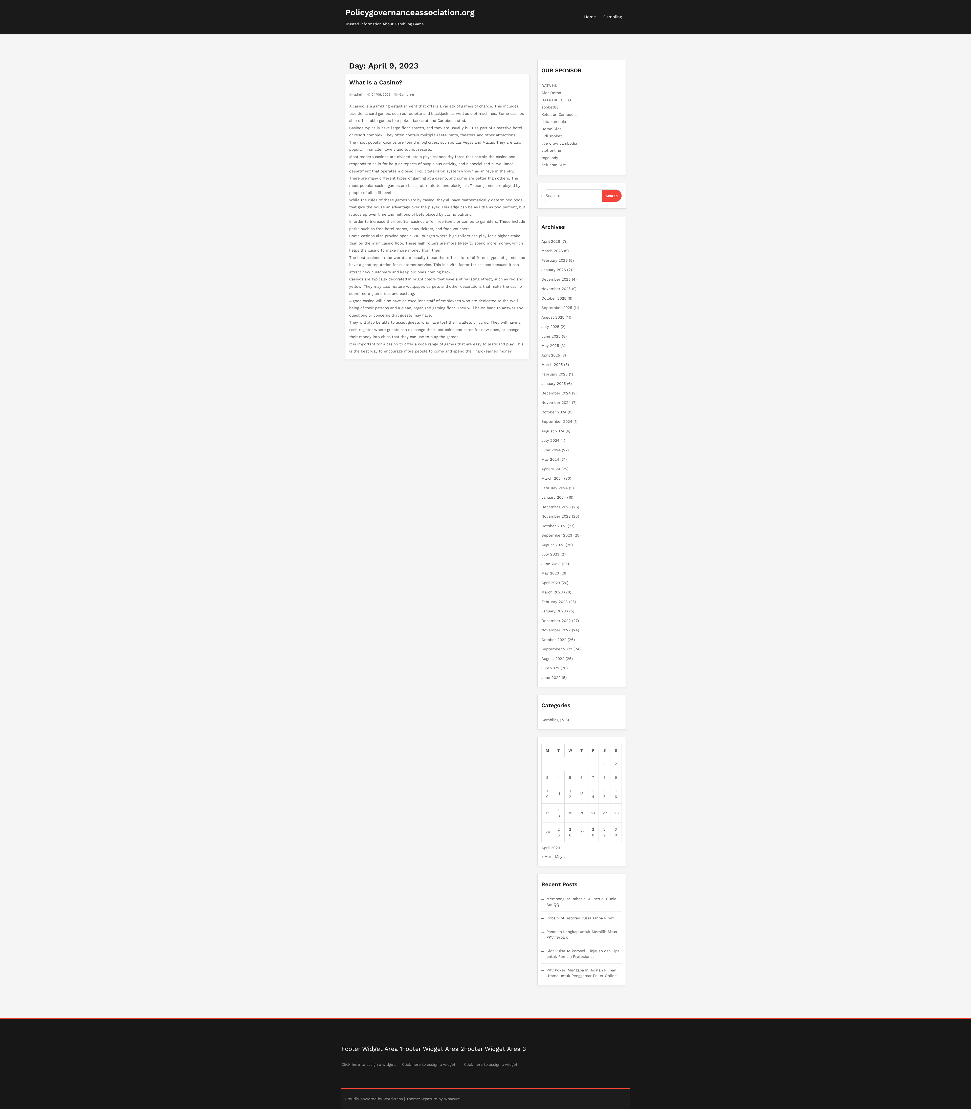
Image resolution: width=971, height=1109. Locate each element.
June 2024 (551, 450)
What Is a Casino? (375, 82)
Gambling (612, 16)
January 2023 (553, 611)
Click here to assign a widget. (368, 1064)
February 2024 (554, 488)
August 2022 (552, 658)
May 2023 (550, 573)
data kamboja (553, 121)
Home (590, 16)
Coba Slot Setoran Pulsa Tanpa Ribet (580, 918)
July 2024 (550, 440)
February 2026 (554, 260)
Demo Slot (551, 129)
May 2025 (550, 345)
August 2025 (552, 317)
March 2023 (552, 592)
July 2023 (550, 554)
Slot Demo (551, 93)
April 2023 (550, 583)
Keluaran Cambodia (559, 114)
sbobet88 (550, 107)
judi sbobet (551, 136)
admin (359, 94)
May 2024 (550, 459)
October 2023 (553, 526)
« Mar (546, 856)
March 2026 (552, 251)
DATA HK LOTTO (556, 100)
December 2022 (556, 620)
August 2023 (552, 545)
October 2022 (553, 639)
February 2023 (554, 602)
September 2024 (556, 421)
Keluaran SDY (553, 165)
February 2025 (554, 374)
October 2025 (553, 298)
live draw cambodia (559, 143)
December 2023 (556, 507)
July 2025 (550, 326)
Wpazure (429, 1099)
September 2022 (556, 649)
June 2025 (551, 336)
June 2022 (551, 677)
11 (558, 793)
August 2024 (552, 431)
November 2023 (556, 516)
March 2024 (552, 478)
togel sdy (549, 158)
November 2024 (556, 402)
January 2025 (553, 383)
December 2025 (556, 279)
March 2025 (552, 364)
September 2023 (556, 535)
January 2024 (553, 497)
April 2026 (550, 241)
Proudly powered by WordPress (374, 1099)
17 (547, 813)
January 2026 (553, 270)
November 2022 (556, 630)
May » (560, 856)
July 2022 (550, 668)
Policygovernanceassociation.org (410, 12)
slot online (551, 150)
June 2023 (551, 564)
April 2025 (550, 355)
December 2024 (556, 393)
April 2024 (550, 469)
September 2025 (556, 307)
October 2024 (553, 412)
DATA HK (549, 85)
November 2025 (556, 288)
